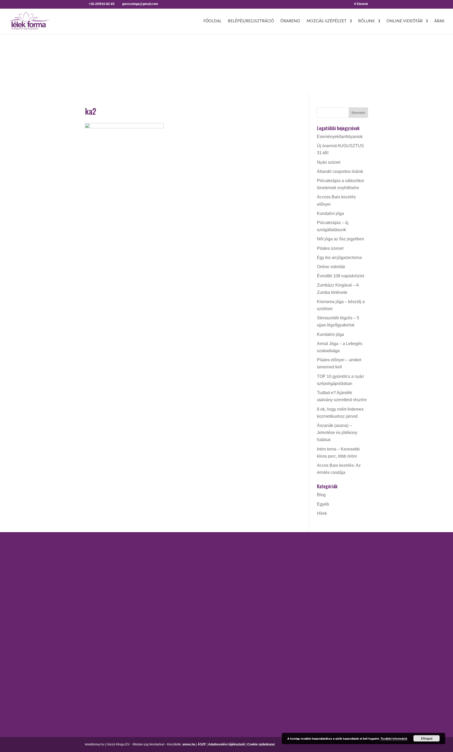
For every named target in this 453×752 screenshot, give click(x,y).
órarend (290, 21)
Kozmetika (361, 568)
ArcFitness (285, 550)
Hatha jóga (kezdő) (216, 587)
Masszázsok (362, 578)
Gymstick (283, 585)
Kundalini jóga (330, 213)
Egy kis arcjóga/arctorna (339, 257)
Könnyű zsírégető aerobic (298, 594)
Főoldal (212, 21)
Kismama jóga (211, 578)
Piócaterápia (363, 587)
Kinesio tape (362, 559)
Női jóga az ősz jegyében (340, 239)
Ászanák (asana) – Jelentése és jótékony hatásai (337, 432)
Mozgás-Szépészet (326, 21)
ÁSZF (202, 744)
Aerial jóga (208, 550)
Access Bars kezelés (370, 550)
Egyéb (323, 504)
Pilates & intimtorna (293, 645)
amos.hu (188, 744)
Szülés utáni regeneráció (298, 673)
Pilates (281, 636)
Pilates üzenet (330, 248)
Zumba (281, 682)
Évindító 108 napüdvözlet (340, 276)
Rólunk (366, 21)
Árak (439, 21)
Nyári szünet (328, 162)
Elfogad (426, 738)
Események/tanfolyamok (340, 136)
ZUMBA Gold (287, 691)
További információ (394, 738)
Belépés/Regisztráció (251, 21)
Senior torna (286, 664)
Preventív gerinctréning (296, 654)
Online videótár (404, 21)
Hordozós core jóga (216, 568)
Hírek (322, 513)
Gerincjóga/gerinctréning (221, 559)
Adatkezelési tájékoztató (226, 744)
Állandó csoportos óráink (340, 171)
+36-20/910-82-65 (62, 627)
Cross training (288, 559)
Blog (321, 494)
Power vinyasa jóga (216, 605)
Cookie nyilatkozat (261, 744)
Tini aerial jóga (212, 631)
